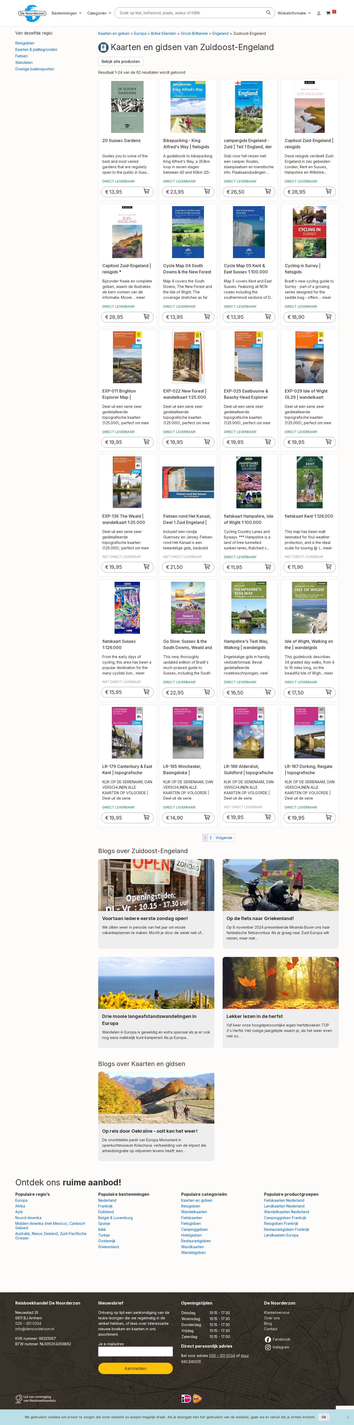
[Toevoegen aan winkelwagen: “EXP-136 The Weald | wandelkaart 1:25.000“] (147, 566)
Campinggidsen (194, 1229)
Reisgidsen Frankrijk (281, 1223)
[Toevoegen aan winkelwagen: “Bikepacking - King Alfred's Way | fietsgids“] (207, 191)
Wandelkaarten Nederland (286, 1212)
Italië (102, 1229)
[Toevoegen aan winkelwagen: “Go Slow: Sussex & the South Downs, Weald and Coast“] (207, 692)
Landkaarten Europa (281, 1235)
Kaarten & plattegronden (36, 49)
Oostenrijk (107, 1241)
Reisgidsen (24, 43)
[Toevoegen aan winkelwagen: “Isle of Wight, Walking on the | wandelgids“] (329, 692)
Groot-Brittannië (194, 33)
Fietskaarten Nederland (284, 1200)
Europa (140, 33)
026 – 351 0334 (28, 1323)
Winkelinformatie (292, 13)
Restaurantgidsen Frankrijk (286, 1229)
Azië (19, 1212)
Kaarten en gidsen (114, 33)
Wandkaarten (192, 1247)
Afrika (20, 1206)
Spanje (104, 1223)
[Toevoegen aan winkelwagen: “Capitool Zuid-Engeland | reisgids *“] (147, 316)
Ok (324, 1417)
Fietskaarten (191, 1217)
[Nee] (347, 1417)
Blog (268, 1323)
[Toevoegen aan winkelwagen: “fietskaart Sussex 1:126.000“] (147, 691)
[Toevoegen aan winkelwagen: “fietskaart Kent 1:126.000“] (329, 566)
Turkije (104, 1235)
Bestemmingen (64, 13)
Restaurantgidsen (196, 1241)
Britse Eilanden (163, 33)
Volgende (224, 837)
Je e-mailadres (111, 1344)
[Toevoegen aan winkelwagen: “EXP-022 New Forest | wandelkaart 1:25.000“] (207, 441)
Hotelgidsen (191, 1235)
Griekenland (108, 1247)
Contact (270, 1329)
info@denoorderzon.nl (34, 1329)
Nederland (107, 1200)
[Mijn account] (319, 13)
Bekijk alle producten (121, 61)
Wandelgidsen (193, 1252)
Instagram (280, 1347)
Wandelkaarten (194, 1212)
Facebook (281, 1339)
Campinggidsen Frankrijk (285, 1217)
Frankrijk (105, 1206)
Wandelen (24, 62)
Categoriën (97, 13)
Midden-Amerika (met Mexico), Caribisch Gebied (50, 1225)
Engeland (221, 33)
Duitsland (106, 1212)
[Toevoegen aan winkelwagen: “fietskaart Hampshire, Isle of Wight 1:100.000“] (268, 567)
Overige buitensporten (34, 69)
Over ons (272, 1318)
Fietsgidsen (191, 1223)
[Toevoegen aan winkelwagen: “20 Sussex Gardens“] (147, 191)
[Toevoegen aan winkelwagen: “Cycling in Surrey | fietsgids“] (329, 316)
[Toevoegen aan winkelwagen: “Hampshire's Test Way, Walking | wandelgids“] (268, 692)
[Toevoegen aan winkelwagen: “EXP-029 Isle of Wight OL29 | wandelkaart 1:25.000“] (329, 441)
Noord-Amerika (28, 1217)
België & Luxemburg (115, 1217)
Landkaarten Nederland (284, 1206)
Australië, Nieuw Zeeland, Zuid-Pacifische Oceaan (51, 1235)
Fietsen (21, 56)
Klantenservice (276, 1312)
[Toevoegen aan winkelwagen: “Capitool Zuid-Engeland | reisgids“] (329, 191)
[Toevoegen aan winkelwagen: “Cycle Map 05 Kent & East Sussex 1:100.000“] (268, 316)
